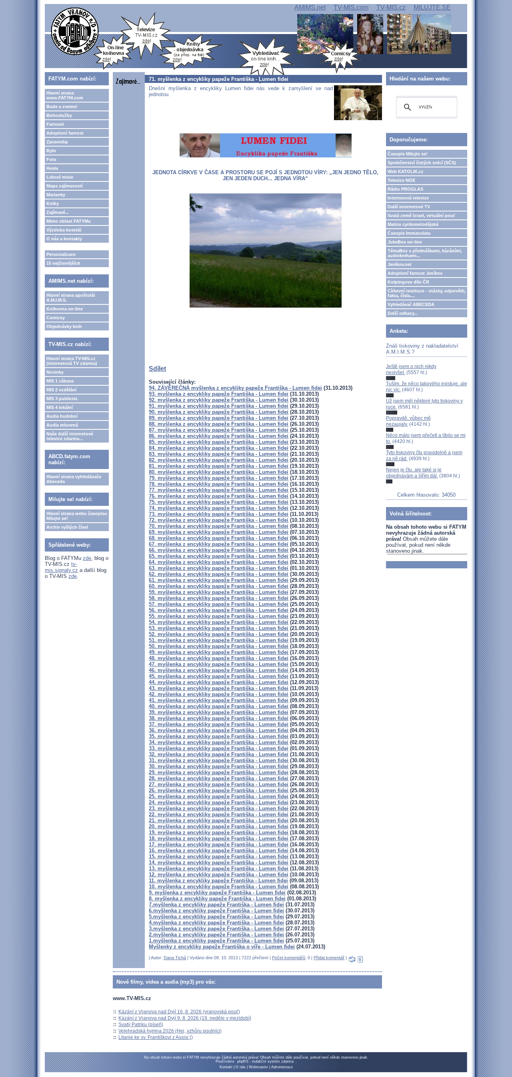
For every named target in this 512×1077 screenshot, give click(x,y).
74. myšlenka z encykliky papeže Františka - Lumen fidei (218, 508)
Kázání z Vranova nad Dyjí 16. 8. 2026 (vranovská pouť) (179, 1012)
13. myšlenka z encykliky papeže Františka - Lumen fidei (218, 869)
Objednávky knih (64, 326)
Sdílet (157, 368)
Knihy (52, 203)
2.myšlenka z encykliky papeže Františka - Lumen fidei (216, 935)
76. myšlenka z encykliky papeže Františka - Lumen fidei (218, 496)
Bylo (51, 150)
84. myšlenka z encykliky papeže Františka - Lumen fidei (218, 448)
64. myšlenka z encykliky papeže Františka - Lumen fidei (218, 562)
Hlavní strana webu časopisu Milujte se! (76, 516)
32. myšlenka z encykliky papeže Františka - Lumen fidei (218, 754)
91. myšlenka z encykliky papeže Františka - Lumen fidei (218, 406)
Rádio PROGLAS (405, 189)
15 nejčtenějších (63, 263)
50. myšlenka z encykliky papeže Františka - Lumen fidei (218, 646)
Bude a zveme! (62, 106)
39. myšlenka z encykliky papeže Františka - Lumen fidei (218, 712)
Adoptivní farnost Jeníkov (415, 273)
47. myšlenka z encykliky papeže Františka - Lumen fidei (218, 664)
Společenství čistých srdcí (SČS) (422, 162)
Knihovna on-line (64, 308)
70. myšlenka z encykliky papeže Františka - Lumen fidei (218, 526)
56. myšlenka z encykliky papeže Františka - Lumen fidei (218, 610)
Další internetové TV (409, 206)
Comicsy (55, 317)
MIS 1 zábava (60, 380)
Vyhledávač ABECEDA (411, 304)
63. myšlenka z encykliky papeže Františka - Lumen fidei (218, 568)
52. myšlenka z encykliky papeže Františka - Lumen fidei (218, 634)
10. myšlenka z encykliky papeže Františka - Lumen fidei (218, 887)
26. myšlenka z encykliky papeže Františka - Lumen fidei (218, 790)
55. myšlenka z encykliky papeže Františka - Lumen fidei (218, 616)
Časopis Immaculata (409, 233)
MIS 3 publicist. (62, 398)
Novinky (55, 372)
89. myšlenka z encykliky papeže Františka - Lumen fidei (218, 418)
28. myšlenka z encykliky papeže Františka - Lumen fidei (218, 778)
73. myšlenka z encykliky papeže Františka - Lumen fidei (218, 514)
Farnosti (55, 124)
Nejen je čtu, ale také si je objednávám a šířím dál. (414, 472)
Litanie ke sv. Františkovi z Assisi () (155, 1037)
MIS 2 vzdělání (61, 389)
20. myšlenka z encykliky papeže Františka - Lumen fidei (218, 826)
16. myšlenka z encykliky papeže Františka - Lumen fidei (218, 851)
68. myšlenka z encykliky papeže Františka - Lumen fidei (218, 538)
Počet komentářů (288, 957)
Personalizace (61, 254)
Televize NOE (401, 180)
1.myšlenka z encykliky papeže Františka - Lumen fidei (216, 941)
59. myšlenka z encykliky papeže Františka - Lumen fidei (218, 592)
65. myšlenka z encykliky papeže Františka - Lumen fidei (218, 556)
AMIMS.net (310, 7)
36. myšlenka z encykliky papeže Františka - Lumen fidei (218, 730)
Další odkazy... (403, 313)
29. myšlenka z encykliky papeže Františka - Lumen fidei (218, 772)
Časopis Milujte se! (408, 153)
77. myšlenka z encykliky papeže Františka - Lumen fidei (218, 490)
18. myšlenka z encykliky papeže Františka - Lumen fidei (218, 838)
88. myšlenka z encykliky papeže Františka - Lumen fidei (218, 424)
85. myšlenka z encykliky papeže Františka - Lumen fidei (218, 442)
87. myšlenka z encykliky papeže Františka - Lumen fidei (218, 430)
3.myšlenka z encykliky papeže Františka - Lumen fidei (216, 929)
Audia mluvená (62, 425)
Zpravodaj (57, 141)
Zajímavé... (57, 212)
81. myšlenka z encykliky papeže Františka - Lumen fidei (218, 466)
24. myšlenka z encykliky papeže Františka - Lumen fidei (218, 802)
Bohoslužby (59, 115)
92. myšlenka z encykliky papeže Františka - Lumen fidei (218, 400)
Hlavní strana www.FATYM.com (64, 95)
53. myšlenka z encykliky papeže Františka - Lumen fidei (218, 628)
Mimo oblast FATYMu (68, 221)
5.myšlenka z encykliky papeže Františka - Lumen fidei (216, 917)
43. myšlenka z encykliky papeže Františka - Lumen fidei (218, 688)
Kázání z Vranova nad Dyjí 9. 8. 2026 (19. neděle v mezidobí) (184, 1018)
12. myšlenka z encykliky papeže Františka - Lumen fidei (218, 875)
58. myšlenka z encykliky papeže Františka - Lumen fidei (218, 598)
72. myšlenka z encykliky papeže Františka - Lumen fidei (218, 520)
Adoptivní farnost (65, 133)
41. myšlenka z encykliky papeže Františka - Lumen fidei (218, 700)
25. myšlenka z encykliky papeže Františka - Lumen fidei (218, 796)
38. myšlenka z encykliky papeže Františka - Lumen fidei (218, 718)
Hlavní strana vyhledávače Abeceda (73, 479)
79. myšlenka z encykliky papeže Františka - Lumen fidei (218, 478)
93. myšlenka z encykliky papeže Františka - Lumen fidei (218, 394)
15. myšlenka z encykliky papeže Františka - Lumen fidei (218, 857)
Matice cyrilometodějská (413, 224)
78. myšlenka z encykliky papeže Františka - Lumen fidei (218, 484)
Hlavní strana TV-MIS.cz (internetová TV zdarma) (71, 361)
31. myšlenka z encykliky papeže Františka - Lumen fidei (218, 760)
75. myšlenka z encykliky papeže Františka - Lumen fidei (218, 502)
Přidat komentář (329, 957)
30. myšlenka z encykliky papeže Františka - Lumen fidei (218, 766)
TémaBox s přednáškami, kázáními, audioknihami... (425, 253)
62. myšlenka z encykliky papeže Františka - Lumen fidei (218, 574)
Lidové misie (59, 177)
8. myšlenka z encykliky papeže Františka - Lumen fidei (217, 899)
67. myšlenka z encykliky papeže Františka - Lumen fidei (218, 544)
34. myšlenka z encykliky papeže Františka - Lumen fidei (218, 742)
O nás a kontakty (64, 238)
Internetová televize (408, 197)
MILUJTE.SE (432, 7)
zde (87, 558)
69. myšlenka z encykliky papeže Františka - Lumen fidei (218, 532)
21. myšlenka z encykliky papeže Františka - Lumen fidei (218, 820)
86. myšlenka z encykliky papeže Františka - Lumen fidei (218, 436)
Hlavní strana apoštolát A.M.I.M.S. (70, 297)
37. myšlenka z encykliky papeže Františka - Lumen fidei (218, 724)
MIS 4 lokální (59, 407)
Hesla (52, 168)
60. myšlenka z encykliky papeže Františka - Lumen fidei (218, 586)
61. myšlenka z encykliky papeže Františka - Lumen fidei (218, 580)
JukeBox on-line (405, 242)
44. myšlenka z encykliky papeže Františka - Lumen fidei (218, 682)
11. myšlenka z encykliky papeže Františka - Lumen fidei (218, 881)
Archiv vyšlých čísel (67, 527)
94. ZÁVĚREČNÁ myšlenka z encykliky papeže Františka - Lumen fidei (235, 388)
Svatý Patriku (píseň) (140, 1024)
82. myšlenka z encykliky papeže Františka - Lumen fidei (218, 460)
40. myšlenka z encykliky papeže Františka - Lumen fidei (218, 706)
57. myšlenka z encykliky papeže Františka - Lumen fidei (218, 604)
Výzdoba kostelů (64, 229)
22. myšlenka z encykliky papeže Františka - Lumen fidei (218, 814)
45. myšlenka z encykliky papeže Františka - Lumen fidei (218, 676)
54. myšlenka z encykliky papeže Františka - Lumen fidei (218, 622)
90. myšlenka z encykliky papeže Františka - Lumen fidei (218, 412)
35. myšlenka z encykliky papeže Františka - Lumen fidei (218, 736)
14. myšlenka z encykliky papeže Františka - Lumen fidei (218, 863)
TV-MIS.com (351, 7)
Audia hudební (62, 416)
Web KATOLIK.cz (406, 171)
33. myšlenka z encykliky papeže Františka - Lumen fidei (218, 748)
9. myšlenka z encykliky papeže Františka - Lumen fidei (217, 893)
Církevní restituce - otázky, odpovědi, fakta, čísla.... (427, 293)
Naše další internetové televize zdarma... (69, 436)
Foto (51, 159)
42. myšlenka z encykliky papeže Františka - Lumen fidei (218, 694)
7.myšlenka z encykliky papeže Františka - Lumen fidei (216, 905)
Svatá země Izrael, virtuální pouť (421, 215)
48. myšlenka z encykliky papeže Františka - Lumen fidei (218, 658)
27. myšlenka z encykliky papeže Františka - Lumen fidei (218, 784)
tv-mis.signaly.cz (61, 567)
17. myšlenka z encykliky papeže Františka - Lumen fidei (218, 844)
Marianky (55, 194)
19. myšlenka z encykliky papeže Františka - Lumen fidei (218, 832)
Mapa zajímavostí (64, 185)
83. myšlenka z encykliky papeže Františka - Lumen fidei (218, 454)
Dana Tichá (175, 957)
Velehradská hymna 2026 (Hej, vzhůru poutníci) (170, 1031)
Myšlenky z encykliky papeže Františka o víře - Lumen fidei (222, 947)
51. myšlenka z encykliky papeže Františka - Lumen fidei (218, 640)
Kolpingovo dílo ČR (408, 282)
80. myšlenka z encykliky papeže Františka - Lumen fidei (218, 472)
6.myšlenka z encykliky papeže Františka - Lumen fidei (216, 911)
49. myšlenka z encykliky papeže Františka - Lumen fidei (218, 652)
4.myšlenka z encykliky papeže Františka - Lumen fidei (216, 923)
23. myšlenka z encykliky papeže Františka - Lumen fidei (218, 808)
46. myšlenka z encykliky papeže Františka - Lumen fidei (218, 670)
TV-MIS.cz (391, 7)
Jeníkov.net (400, 264)
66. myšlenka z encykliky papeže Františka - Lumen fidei (218, 550)
